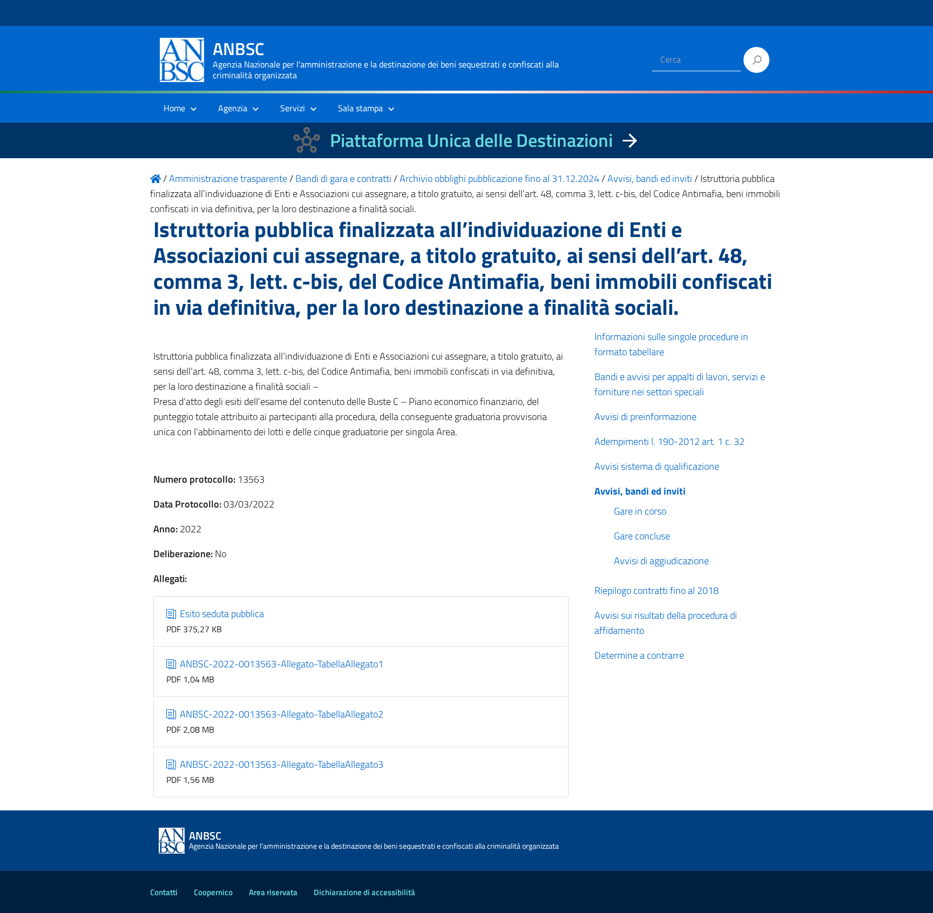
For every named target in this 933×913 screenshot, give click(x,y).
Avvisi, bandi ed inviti (640, 491)
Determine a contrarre (639, 655)
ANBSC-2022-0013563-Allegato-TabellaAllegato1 (280, 664)
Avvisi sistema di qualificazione (656, 466)
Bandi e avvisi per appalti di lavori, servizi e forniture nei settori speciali (679, 384)
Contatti (164, 892)
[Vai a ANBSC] (155, 178)
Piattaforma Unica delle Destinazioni (471, 140)
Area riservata (273, 892)
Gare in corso (640, 511)
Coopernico (213, 892)
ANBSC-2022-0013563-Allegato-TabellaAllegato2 (280, 714)
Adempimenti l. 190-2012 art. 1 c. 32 (669, 441)
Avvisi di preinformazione (645, 416)
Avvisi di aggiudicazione (661, 560)
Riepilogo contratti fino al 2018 (656, 590)
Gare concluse (642, 536)
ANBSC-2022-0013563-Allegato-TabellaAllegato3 (280, 764)
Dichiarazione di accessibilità (364, 892)
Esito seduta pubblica (221, 613)
